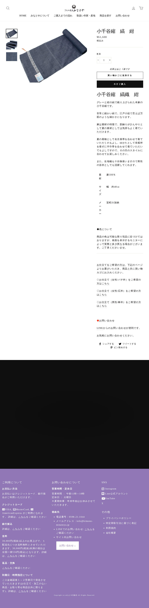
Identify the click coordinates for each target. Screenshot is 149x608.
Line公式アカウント (116, 493)
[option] (53, 56)
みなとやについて (40, 15)
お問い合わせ (123, 15)
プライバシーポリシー (119, 518)
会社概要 (111, 533)
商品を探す (105, 15)
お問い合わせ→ (67, 545)
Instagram (110, 488)
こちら (106, 283)
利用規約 (111, 528)
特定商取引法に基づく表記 (121, 523)
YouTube (109, 498)
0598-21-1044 (77, 517)
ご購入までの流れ (63, 15)
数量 (99, 54)
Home (22, 15)
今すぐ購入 (120, 84)
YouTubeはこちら (76, 431)
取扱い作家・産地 (86, 15)
